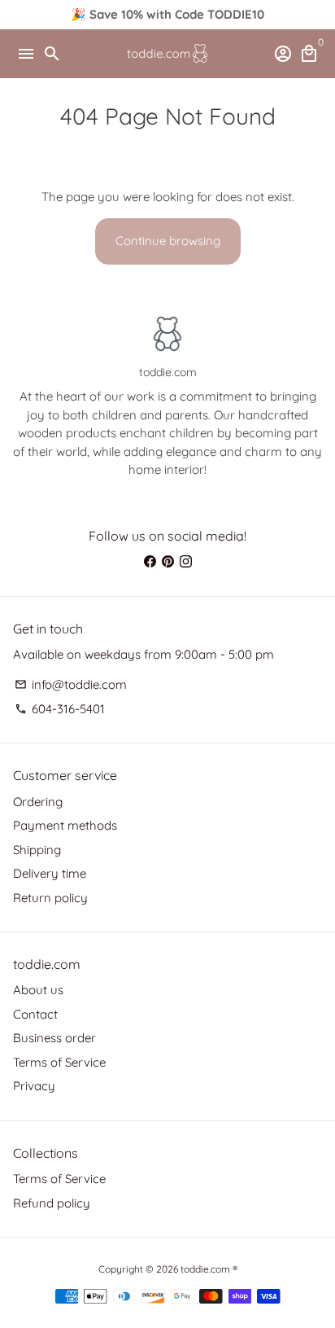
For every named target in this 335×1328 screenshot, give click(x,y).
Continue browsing (167, 240)
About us (38, 989)
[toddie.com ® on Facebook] (150, 561)
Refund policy (51, 1203)
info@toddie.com (71, 684)
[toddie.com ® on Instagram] (186, 561)
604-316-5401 (60, 709)
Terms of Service (59, 1062)
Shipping (37, 849)
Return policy (50, 897)
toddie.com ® (209, 1269)
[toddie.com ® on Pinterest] (168, 561)
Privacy (34, 1086)
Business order (54, 1037)
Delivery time (49, 873)
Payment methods (65, 825)
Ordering (38, 801)
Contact (35, 1014)
